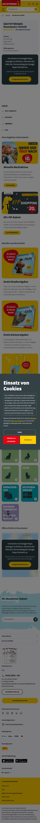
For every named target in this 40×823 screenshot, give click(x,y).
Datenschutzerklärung (17, 421)
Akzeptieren (28, 440)
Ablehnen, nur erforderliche (11, 440)
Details (20, 432)
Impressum (33, 418)
